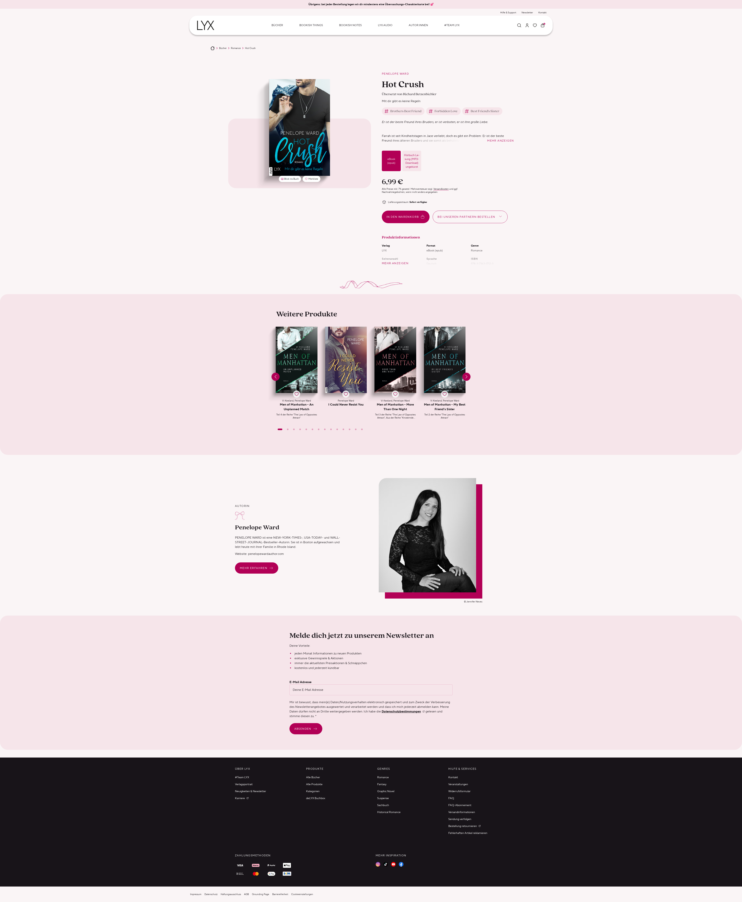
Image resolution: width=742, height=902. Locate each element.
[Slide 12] (349, 429)
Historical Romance (389, 812)
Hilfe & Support (508, 12)
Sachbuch (383, 805)
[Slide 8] (324, 429)
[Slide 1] (280, 429)
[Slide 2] (287, 429)
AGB (246, 894)
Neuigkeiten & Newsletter (250, 791)
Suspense (383, 798)
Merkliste (312, 179)
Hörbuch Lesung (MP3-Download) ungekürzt (412, 161)
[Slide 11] (343, 429)
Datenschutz (211, 894)
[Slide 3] (294, 429)
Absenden (302, 729)
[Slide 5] (306, 429)
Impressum (195, 894)
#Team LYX (242, 777)
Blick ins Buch (291, 178)
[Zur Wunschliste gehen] (535, 25)
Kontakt (542, 12)
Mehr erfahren (253, 568)
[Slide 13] (355, 429)
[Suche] (519, 25)
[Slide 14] (362, 429)
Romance (236, 48)
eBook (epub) (391, 161)
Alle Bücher (313, 777)
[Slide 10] (337, 429)
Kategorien (313, 791)
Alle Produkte (314, 784)
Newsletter (527, 12)
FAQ (451, 798)
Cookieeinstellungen (302, 894)
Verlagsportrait (244, 784)
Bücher (223, 48)
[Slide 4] (300, 429)
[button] (296, 373)
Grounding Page (260, 894)
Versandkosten (441, 188)
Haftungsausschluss (231, 894)
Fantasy (381, 784)
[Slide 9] (331, 429)
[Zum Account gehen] (527, 25)
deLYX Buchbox (315, 798)
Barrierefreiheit (280, 894)
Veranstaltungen (458, 784)
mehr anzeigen (500, 141)
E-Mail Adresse (300, 682)
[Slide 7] (318, 429)
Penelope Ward (395, 74)
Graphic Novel (385, 791)
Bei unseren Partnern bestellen (466, 217)
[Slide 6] (312, 429)
